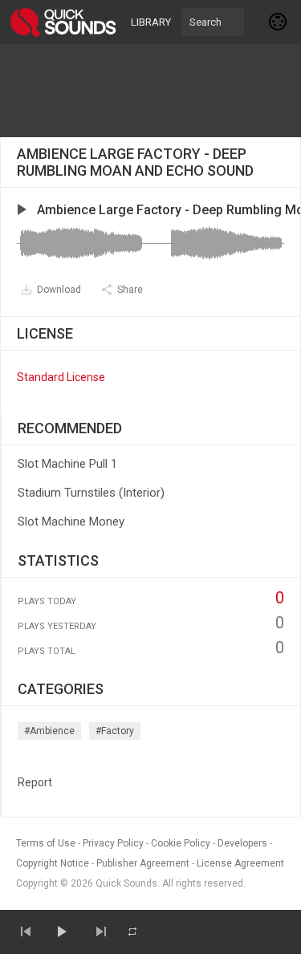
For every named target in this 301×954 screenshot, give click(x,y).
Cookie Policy (180, 843)
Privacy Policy (113, 843)
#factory (115, 731)
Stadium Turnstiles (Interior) (91, 492)
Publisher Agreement (142, 863)
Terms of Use (45, 843)
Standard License (61, 377)
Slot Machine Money (71, 521)
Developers (242, 843)
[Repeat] (132, 931)
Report (35, 782)
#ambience (49, 731)
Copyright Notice (52, 863)
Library (151, 22)
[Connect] (278, 21)
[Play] (61, 931)
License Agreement (240, 863)
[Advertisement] (150, 91)
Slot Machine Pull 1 (67, 464)
